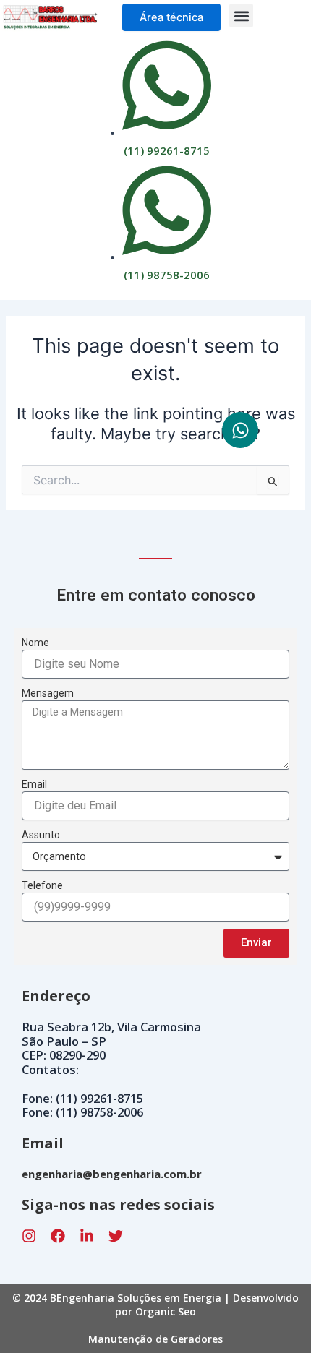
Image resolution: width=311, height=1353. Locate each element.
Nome (35, 642)
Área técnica (171, 17)
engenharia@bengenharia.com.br (112, 1174)
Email (34, 784)
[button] (241, 15)
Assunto (41, 835)
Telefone (42, 885)
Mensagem (48, 693)
